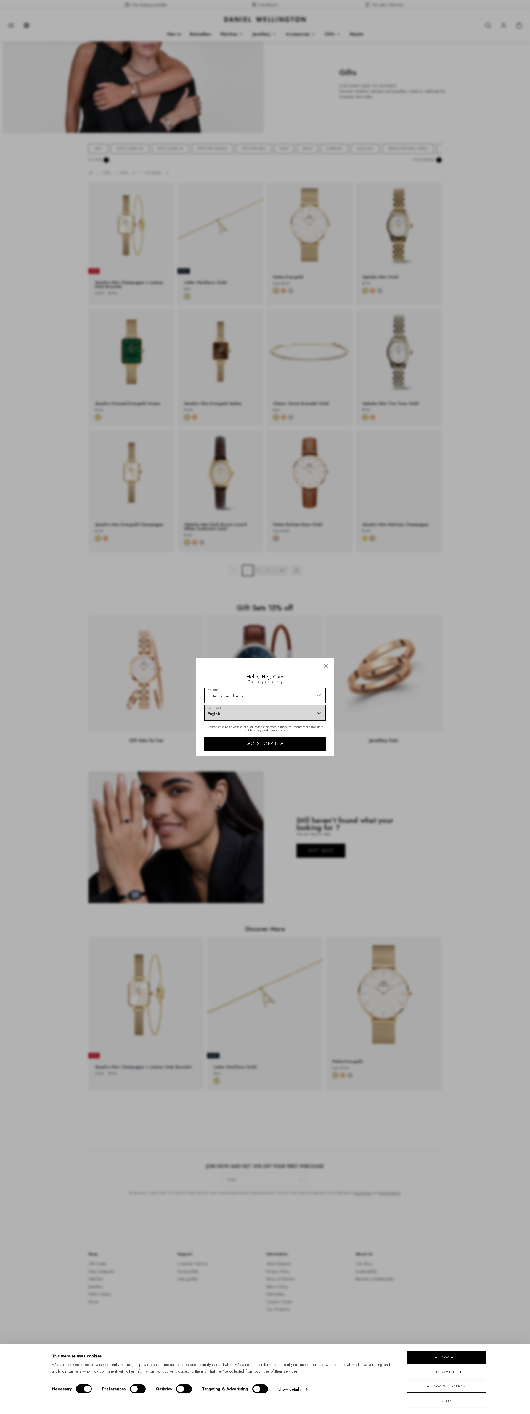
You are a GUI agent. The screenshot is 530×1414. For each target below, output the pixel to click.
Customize (443, 1371)
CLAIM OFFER (304, 737)
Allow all (446, 1357)
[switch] (138, 1388)
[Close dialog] (360, 629)
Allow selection (446, 1386)
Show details (289, 1389)
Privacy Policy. (319, 778)
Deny (446, 1400)
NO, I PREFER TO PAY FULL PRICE (304, 754)
